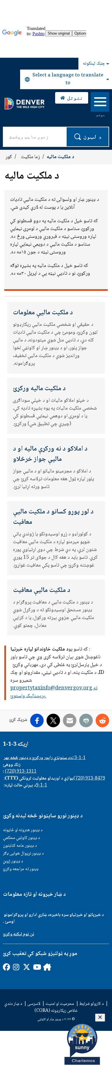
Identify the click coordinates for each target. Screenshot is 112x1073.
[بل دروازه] (46, 967)
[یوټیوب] (36, 967)
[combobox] (66, 79)
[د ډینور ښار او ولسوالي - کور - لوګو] (24, 103)
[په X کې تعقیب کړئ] (26, 967)
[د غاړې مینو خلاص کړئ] (100, 103)
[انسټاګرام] (16, 967)
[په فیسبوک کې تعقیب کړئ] (6, 967)
